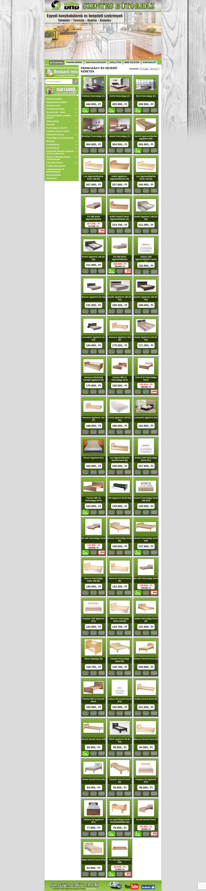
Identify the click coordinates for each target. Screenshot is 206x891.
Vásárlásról (74, 62)
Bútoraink (56, 62)
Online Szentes (91, 889)
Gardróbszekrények (55, 109)
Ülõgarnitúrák (53, 121)
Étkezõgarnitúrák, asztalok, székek (59, 117)
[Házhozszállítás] (115, 889)
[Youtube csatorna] (132, 889)
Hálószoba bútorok (55, 135)
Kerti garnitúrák (54, 175)
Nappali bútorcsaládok (57, 102)
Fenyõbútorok (53, 145)
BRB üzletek (132, 62)
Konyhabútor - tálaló (56, 112)
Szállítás (115, 62)
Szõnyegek (52, 178)
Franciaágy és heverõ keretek (60, 138)
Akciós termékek (54, 99)
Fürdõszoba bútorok (56, 166)
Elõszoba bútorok (55, 163)
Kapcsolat (149, 62)
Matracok (51, 141)
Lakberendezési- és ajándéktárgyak (55, 170)
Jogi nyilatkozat (96, 62)
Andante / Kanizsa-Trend (58, 131)
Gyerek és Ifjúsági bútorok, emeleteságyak (59, 158)
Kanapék (51, 125)
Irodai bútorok (53, 148)
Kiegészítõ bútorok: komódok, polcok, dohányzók (60, 152)
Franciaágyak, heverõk (57, 128)
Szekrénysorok (53, 106)
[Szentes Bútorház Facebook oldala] (148, 889)
